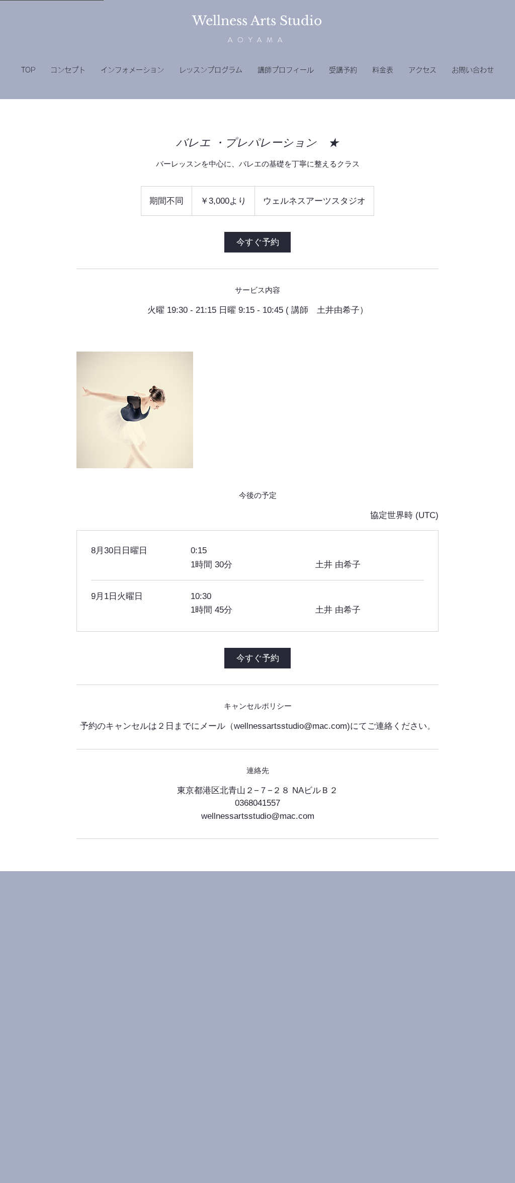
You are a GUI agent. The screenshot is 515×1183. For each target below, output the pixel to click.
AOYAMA (257, 40)
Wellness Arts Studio (257, 21)
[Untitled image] (134, 410)
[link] (257, 242)
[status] (404, 515)
